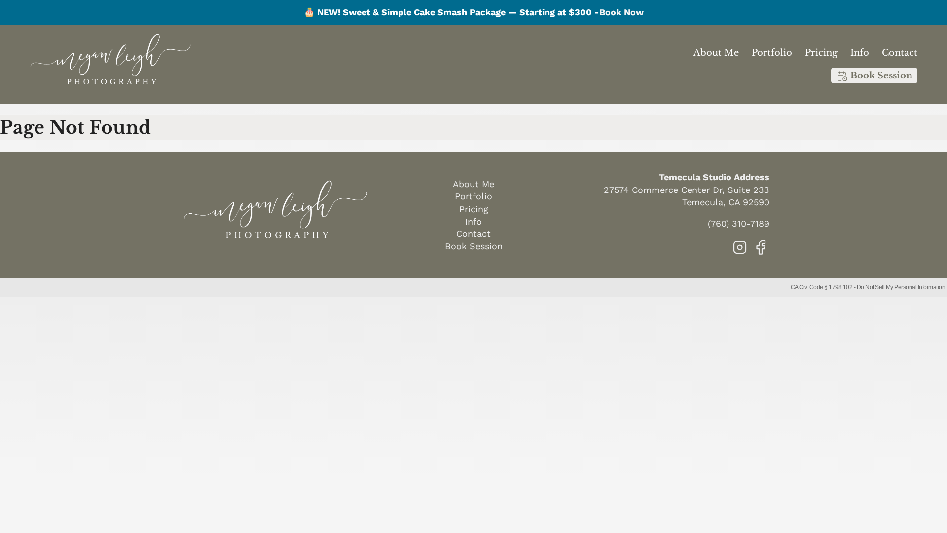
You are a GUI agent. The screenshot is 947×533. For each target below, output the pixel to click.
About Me (716, 52)
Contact (899, 52)
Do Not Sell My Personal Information (901, 287)
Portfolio (772, 52)
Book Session (880, 75)
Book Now (621, 12)
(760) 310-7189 (738, 223)
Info (859, 52)
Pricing (821, 52)
